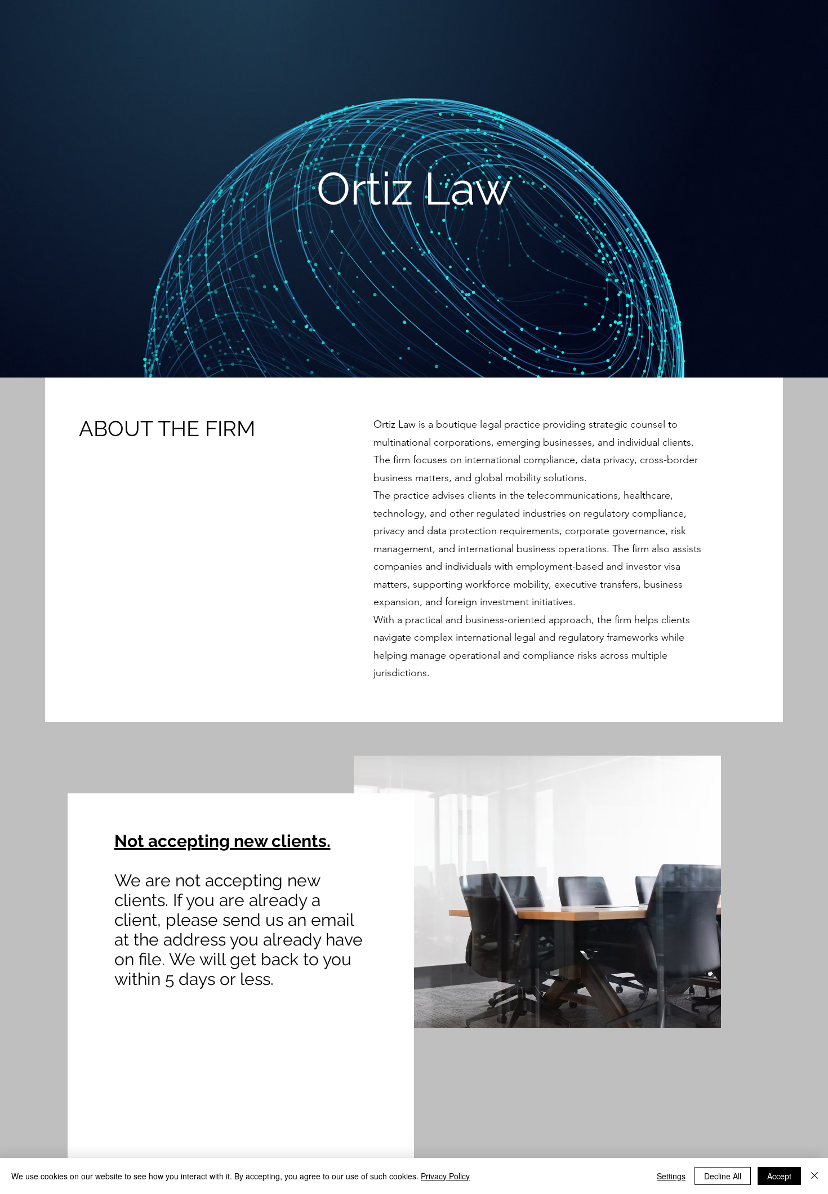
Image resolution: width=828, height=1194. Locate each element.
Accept (779, 1176)
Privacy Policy (445, 1176)
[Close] (814, 1176)
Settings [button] (671, 1176)
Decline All (722, 1176)
